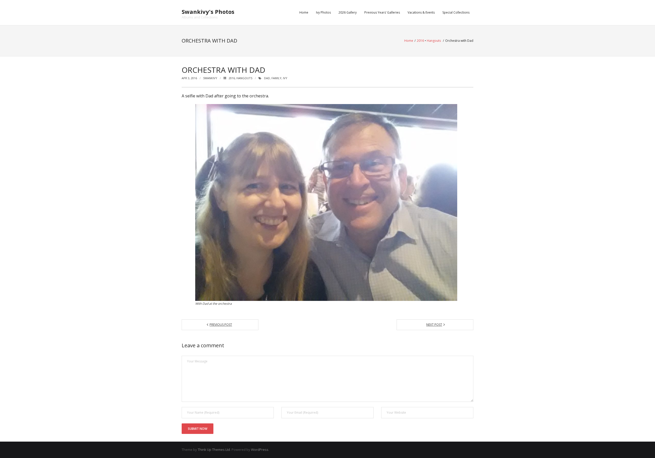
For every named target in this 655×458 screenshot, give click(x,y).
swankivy (210, 78)
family (276, 78)
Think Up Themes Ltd (214, 449)
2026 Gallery (348, 12)
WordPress (259, 449)
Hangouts (434, 40)
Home (303, 12)
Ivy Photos (323, 12)
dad (267, 78)
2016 (420, 40)
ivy (285, 78)
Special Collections (456, 12)
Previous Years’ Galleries (382, 12)
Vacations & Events (421, 12)
